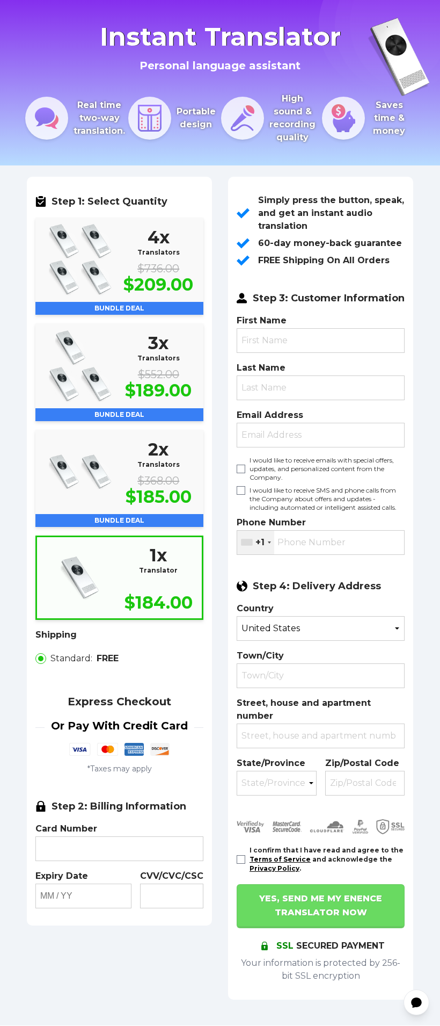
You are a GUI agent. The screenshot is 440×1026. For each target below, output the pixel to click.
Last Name (261, 368)
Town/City (260, 656)
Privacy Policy (274, 868)
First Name (262, 320)
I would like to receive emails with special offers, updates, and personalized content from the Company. (322, 468)
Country (255, 608)
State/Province (271, 763)
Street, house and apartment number (304, 709)
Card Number (66, 828)
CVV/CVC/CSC (171, 876)
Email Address (270, 415)
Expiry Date (61, 876)
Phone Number (271, 522)
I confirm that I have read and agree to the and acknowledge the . (327, 859)
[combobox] (255, 542)
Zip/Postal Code (362, 763)
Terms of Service (280, 859)
